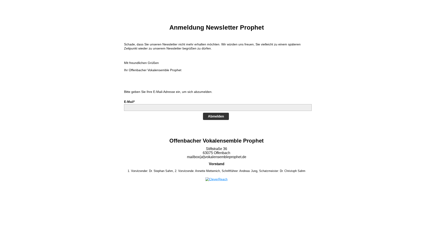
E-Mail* (129, 101)
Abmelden (216, 116)
